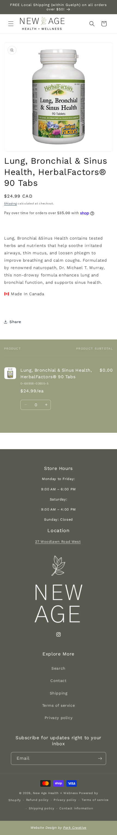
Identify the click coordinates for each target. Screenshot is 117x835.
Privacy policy (58, 717)
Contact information (76, 808)
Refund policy (37, 800)
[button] (11, 24)
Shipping (10, 203)
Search (58, 668)
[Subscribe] (100, 758)
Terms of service (58, 705)
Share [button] (15, 322)
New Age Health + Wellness (55, 793)
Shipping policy (41, 808)
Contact (58, 680)
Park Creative (75, 828)
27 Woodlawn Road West (58, 541)
